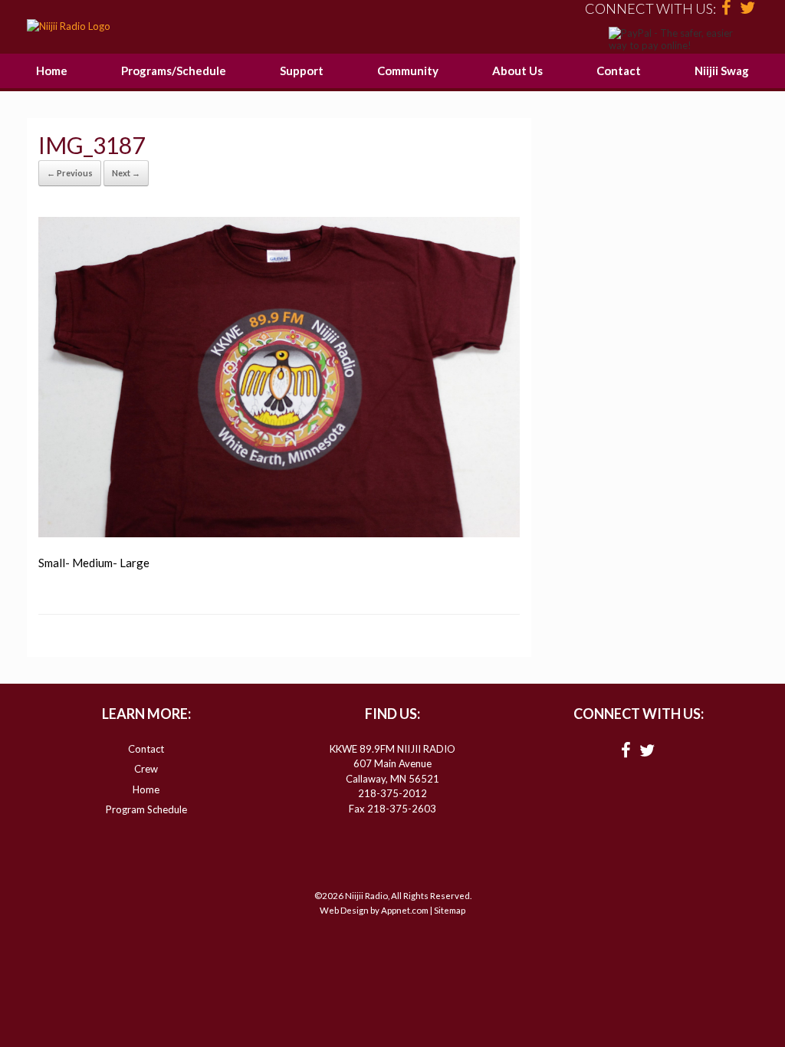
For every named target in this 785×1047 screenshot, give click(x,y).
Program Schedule (146, 809)
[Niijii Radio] (68, 27)
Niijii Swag (722, 70)
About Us (517, 70)
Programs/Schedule (173, 70)
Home (51, 70)
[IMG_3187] (279, 533)
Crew (146, 769)
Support (302, 70)
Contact (618, 70)
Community (407, 70)
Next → (126, 173)
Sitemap (449, 910)
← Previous (70, 173)
